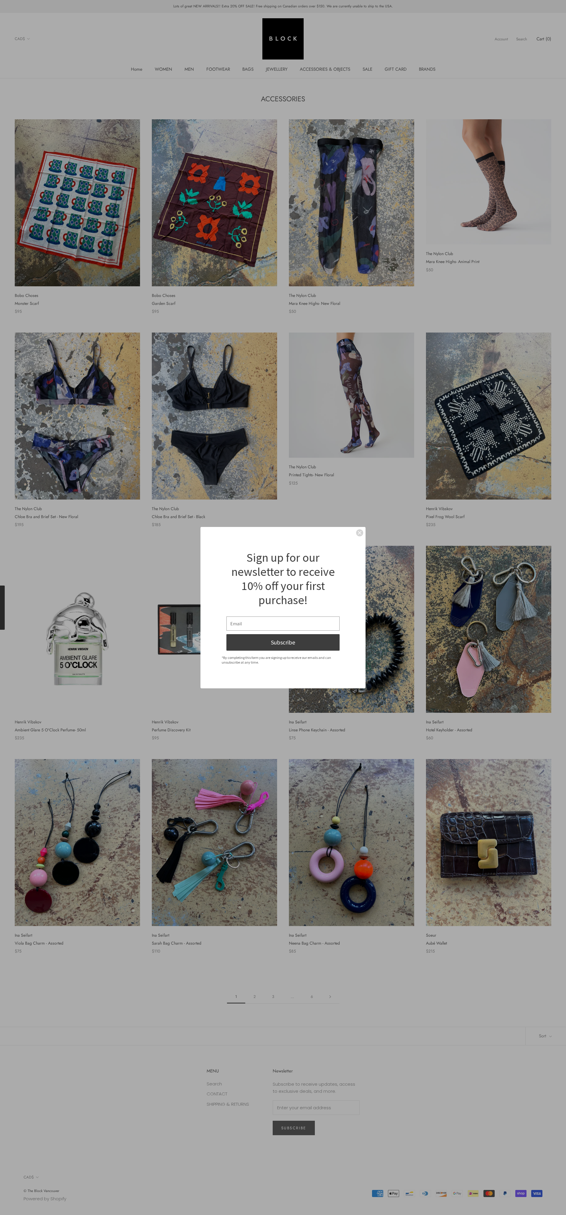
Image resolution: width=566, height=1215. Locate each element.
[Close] (359, 532)
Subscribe (283, 642)
